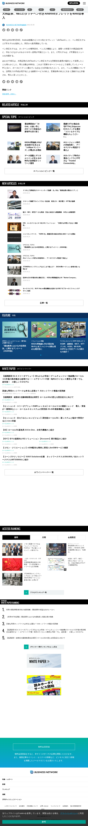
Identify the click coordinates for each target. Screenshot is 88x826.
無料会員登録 (73, 3)
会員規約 (65, 806)
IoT (52, 9)
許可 (44, 822)
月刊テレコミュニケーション (12, 799)
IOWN (6, 9)
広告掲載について (32, 806)
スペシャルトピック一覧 (44, 171)
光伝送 (80, 9)
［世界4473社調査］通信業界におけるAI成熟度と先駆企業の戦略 (29, 617)
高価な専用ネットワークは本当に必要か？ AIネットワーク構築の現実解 (32, 624)
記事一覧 (44, 303)
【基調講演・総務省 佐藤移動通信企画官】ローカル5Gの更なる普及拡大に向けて (35, 638)
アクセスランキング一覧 (38, 592)
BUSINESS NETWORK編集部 (16, 25)
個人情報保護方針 (75, 806)
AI (29, 9)
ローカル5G (19, 9)
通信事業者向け (67, 9)
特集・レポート (7, 779)
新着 (3, 784)
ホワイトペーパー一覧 (44, 472)
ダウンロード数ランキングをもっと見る (43, 647)
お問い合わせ (44, 806)
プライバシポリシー (69, 813)
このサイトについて (10, 806)
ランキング (6, 789)
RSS (42, 809)
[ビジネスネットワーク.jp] (13, 3)
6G (41, 9)
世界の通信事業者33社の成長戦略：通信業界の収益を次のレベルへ (30, 610)
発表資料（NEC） (9, 94)
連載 (3, 794)
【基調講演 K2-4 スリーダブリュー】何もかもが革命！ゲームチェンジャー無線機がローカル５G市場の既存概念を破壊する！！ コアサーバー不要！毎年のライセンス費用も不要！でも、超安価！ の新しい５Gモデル (46, 631)
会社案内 (22, 806)
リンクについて (55, 806)
